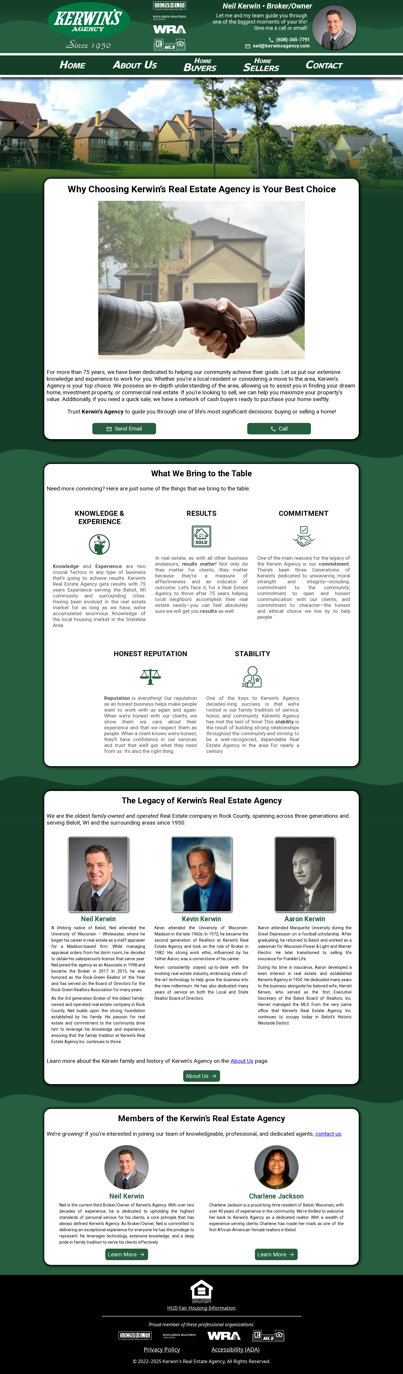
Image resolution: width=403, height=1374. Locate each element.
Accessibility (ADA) (236, 1349)
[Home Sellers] (261, 65)
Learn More (126, 1254)
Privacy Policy (162, 1349)
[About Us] (135, 65)
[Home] (73, 65)
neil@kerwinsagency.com (281, 46)
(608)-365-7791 (292, 39)
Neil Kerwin (126, 1196)
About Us (241, 1061)
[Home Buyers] (200, 65)
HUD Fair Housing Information (201, 1308)
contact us (328, 1133)
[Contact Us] (324, 65)
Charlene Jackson (276, 1196)
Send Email (127, 428)
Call (282, 428)
